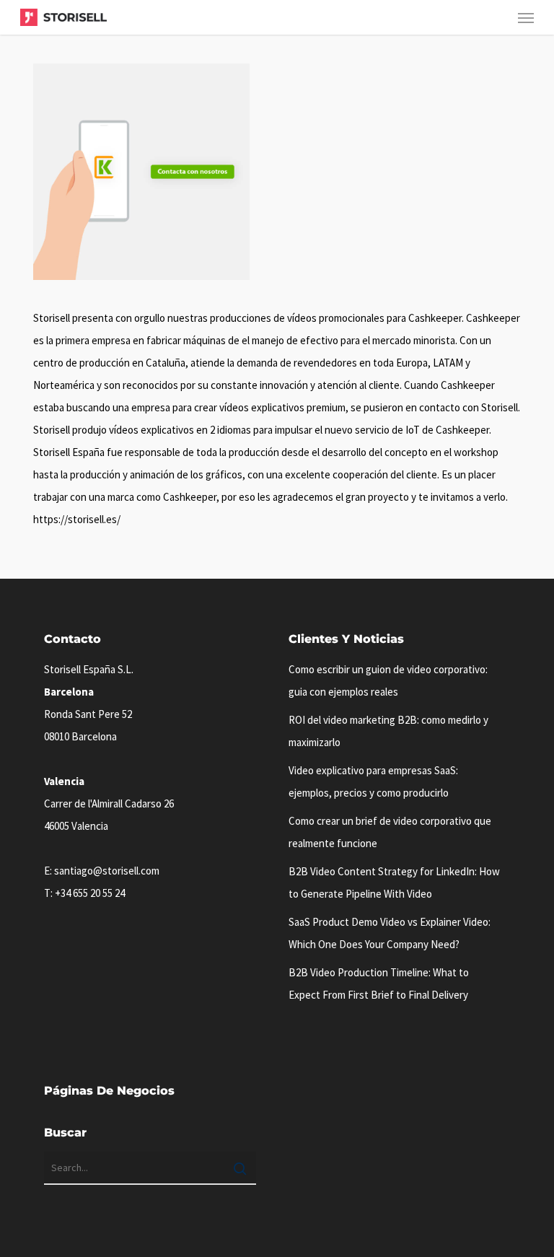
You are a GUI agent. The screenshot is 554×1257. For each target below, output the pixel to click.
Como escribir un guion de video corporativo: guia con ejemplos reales (388, 680)
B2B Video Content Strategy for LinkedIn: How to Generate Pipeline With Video (394, 882)
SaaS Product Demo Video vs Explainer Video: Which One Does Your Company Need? (390, 933)
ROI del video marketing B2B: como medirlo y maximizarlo (388, 731)
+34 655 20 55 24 (90, 893)
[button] (526, 17)
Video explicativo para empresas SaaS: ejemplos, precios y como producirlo (373, 781)
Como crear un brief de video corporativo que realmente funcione (390, 832)
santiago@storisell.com (106, 870)
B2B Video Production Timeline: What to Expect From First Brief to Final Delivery (379, 983)
